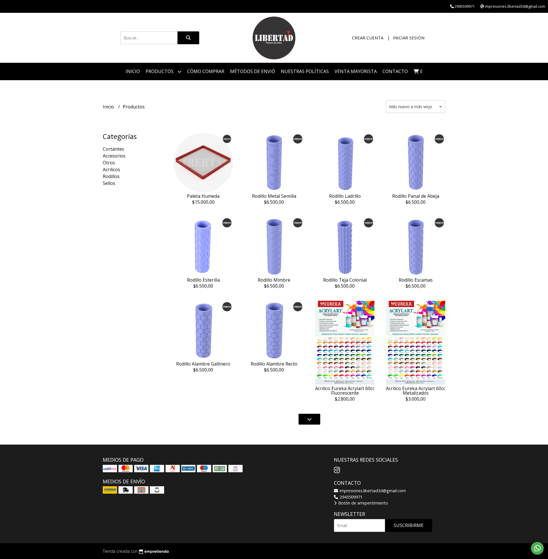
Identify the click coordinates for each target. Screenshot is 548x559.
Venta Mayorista (356, 71)
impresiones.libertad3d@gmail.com (372, 490)
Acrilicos (111, 169)
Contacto (395, 71)
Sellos (109, 183)
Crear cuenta (367, 38)
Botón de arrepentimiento (362, 503)
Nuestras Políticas (305, 71)
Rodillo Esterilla (203, 280)
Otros (109, 163)
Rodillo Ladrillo (345, 196)
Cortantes (113, 149)
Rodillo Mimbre (274, 280)
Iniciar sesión (408, 38)
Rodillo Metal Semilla (274, 196)
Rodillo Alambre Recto (274, 364)
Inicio (133, 71)
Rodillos (111, 176)
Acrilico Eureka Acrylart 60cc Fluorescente (344, 390)
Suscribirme (409, 525)
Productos (160, 71)
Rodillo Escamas (416, 280)
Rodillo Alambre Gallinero (203, 364)
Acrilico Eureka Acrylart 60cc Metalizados (415, 390)
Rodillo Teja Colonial (345, 280)
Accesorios (114, 156)
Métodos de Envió (252, 71)
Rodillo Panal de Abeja (415, 196)
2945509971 (350, 497)
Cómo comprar (205, 71)
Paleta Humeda (203, 196)
